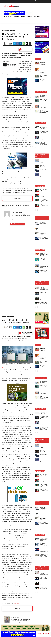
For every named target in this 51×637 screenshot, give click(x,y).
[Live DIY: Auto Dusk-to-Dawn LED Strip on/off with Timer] (37, 205)
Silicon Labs (5, 207)
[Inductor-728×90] (18, 14)
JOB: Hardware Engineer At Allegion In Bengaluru (44, 266)
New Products (12, 30)
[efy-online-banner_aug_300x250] (42, 37)
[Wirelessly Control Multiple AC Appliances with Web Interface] (37, 111)
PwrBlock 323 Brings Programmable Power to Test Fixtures (43, 127)
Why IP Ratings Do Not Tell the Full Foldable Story (44, 132)
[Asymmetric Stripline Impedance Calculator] (37, 303)
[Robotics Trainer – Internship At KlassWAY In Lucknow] (37, 254)
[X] (41, 1)
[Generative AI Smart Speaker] (37, 76)
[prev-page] (35, 85)
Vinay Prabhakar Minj (6, 43)
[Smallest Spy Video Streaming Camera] (37, 106)
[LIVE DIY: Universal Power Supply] (37, 195)
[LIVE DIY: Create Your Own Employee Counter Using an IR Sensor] (37, 190)
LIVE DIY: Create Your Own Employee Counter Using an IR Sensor (44, 190)
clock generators (18, 205)
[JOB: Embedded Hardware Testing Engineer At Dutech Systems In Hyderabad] (37, 259)
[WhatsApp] (24, 43)
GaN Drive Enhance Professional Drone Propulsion (43, 233)
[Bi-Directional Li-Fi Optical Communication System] (37, 63)
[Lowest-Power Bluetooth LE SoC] (37, 166)
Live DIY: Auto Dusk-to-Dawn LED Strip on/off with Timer (44, 206)
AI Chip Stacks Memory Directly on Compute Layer (44, 175)
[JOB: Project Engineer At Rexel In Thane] (37, 271)
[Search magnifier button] (44, 17)
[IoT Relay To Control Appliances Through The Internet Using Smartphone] (37, 69)
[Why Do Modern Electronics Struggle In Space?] (37, 80)
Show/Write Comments (17, 223)
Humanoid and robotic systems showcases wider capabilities (44, 138)
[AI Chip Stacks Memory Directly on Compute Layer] (37, 174)
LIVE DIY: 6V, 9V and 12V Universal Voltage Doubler (43, 200)
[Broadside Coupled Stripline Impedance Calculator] (37, 293)
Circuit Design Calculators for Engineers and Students (44, 288)
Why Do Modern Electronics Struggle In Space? (43, 80)
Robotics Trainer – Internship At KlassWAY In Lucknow (44, 254)
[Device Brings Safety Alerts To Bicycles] (37, 170)
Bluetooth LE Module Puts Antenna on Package (43, 161)
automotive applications (10, 205)
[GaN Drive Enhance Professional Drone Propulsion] (37, 233)
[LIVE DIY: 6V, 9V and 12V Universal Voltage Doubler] (37, 200)
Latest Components (13, 26)
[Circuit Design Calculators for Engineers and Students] (37, 288)
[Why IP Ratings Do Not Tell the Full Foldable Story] (37, 132)
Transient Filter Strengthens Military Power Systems (43, 223)
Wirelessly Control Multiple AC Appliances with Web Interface (44, 111)
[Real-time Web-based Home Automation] (37, 96)
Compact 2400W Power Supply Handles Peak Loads (44, 238)
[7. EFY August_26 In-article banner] (17, 169)
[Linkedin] (39, 1)
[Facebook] (35, 1)
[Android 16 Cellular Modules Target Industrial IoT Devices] (37, 143)
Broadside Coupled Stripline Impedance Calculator (43, 293)
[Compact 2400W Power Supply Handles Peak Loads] (37, 238)
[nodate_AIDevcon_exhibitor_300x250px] (17, 94)
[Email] (27, 43)
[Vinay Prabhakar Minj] (7, 215)
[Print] (30, 43)
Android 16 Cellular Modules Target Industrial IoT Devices (43, 143)
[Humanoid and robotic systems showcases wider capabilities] (37, 137)
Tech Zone (7, 26)
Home (3, 26)
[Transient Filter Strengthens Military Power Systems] (37, 223)
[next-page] (37, 85)
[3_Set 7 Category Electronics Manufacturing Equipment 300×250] (42, 53)
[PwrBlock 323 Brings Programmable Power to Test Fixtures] (37, 126)
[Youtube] (42, 1)
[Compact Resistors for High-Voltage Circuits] (37, 228)
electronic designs (26, 205)
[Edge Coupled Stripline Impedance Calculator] (37, 298)
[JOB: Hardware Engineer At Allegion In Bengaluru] (37, 266)
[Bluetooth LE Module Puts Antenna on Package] (37, 160)
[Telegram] (14, 43)
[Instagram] (37, 1)
